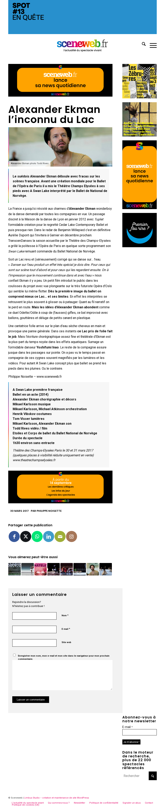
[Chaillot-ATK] (139, 135)
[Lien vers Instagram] (71, 536)
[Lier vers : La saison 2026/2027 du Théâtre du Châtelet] (40, 569)
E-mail (66, 628)
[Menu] (151, 45)
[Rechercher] (142, 45)
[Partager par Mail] (60, 536)
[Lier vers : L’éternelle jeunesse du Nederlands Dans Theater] (105, 569)
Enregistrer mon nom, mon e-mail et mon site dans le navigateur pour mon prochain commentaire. (63, 658)
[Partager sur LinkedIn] (48, 536)
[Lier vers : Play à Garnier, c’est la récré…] (14, 569)
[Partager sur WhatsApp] (37, 536)
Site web (66, 642)
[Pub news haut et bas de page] (60, 95)
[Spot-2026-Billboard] (82, 33)
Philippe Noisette (49, 511)
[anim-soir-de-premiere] (139, 246)
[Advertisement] (139, 311)
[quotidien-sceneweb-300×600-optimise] (139, 208)
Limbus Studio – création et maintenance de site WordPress (56, 797)
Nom (65, 615)
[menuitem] (142, 45)
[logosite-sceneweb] (82, 45)
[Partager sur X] (25, 536)
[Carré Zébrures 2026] (139, 97)
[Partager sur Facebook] (14, 536)
